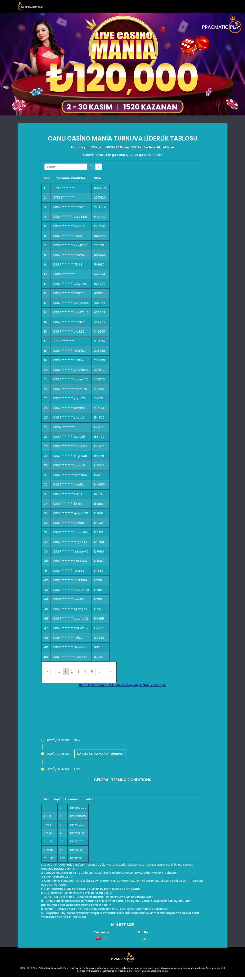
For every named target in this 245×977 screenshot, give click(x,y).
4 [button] (85, 671)
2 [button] (72, 671)
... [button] (59, 671)
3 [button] (78, 671)
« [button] (47, 671)
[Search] (91, 167)
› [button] (104, 671)
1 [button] (65, 671)
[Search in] (98, 167)
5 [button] (92, 671)
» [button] (111, 671)
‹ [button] (53, 671)
